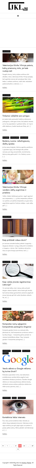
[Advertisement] (18, 32)
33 (24, 446)
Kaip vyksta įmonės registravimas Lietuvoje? (17, 283)
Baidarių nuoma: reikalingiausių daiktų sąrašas (16, 142)
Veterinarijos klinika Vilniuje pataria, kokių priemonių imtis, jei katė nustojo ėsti (18, 68)
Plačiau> (5, 87)
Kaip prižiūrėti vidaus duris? (15, 240)
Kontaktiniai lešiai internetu (14, 417)
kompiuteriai (16, 351)
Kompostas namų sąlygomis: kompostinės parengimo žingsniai (17, 325)
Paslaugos (6, 51)
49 (33, 446)
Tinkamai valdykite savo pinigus (16, 115)
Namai (14, 398)
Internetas (6, 351)
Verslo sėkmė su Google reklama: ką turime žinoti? (17, 370)
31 (16, 446)
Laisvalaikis (15, 137)
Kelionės (6, 137)
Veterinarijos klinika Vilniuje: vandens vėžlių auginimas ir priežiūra (15, 190)
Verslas (14, 262)
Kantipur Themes (26, 463)
